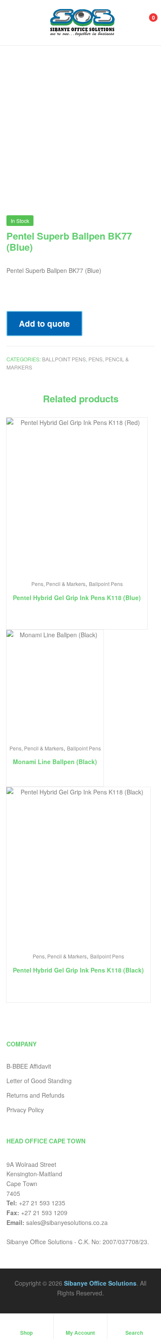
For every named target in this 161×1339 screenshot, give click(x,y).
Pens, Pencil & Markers (58, 583)
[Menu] (15, 22)
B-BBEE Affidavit (28, 1066)
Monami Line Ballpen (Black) (55, 761)
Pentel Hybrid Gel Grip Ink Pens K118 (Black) (78, 970)
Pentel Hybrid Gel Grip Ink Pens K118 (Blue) (77, 597)
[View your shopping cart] (144, 22)
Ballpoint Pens (64, 359)
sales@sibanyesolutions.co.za (67, 1222)
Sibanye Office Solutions (100, 1283)
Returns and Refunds (35, 1095)
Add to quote (44, 323)
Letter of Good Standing (39, 1080)
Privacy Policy (25, 1109)
